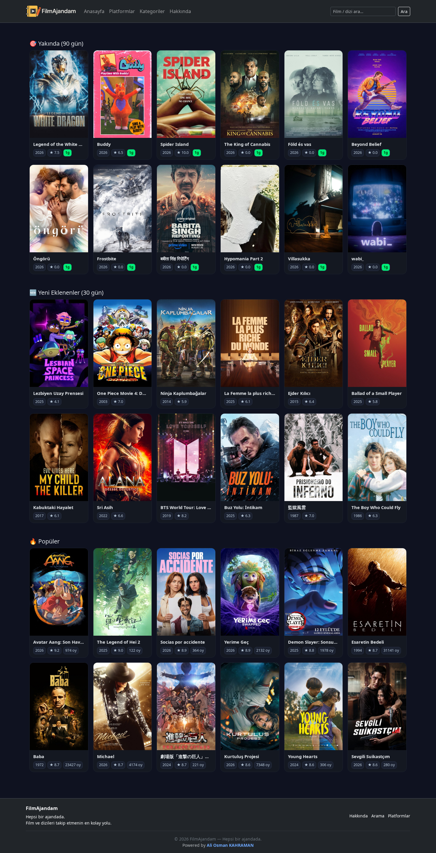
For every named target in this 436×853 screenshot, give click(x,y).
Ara (404, 11)
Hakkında (180, 11)
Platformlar (122, 11)
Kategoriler (152, 11)
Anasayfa (94, 11)
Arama (377, 816)
